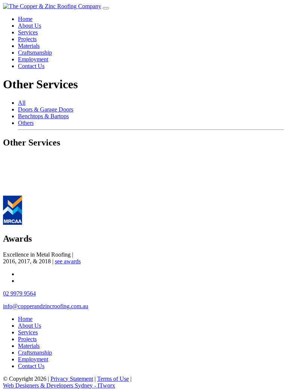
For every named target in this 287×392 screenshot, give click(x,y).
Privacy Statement (71, 379)
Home (25, 19)
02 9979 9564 (19, 293)
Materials (29, 46)
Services (28, 32)
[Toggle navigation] (106, 8)
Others (26, 123)
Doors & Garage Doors (45, 109)
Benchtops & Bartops (43, 116)
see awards (68, 261)
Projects (27, 39)
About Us (29, 25)
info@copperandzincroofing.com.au (45, 306)
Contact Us (31, 66)
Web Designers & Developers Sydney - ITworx (59, 385)
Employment (33, 59)
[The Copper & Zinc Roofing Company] (52, 6)
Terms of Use (113, 379)
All (21, 102)
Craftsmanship (35, 52)
